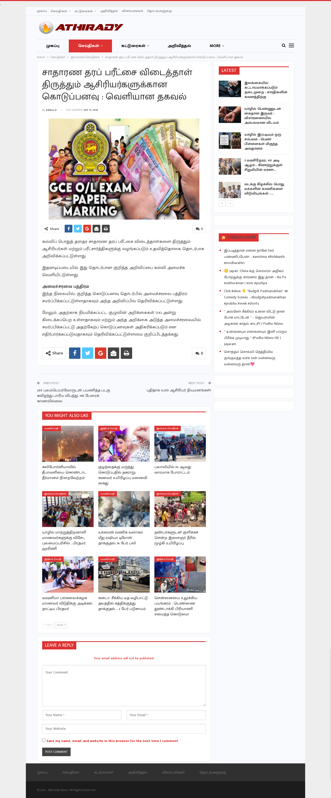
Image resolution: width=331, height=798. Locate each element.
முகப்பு (42, 10)
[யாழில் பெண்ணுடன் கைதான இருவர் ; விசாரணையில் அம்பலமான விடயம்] (230, 114)
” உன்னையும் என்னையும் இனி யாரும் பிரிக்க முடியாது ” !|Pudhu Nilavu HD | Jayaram (255, 338)
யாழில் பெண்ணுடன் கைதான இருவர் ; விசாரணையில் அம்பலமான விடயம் (262, 116)
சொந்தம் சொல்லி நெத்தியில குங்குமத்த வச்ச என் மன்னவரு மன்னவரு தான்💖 (249, 358)
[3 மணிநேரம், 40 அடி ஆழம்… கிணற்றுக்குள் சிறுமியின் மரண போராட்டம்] (230, 166)
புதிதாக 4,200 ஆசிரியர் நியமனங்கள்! (179, 390)
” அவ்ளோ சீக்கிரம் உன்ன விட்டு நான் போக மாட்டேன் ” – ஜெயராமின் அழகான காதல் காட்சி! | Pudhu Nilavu (254, 317)
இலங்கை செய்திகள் (167, 428)
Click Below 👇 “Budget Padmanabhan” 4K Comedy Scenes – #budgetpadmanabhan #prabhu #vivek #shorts (256, 297)
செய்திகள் (59, 11)
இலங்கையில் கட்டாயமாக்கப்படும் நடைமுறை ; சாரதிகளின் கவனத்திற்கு (265, 90)
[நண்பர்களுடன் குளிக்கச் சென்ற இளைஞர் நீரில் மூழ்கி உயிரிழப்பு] (180, 509)
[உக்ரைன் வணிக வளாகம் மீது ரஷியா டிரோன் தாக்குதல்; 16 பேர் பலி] (124, 509)
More (215, 45)
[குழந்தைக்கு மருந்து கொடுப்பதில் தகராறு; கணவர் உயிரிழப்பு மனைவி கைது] (124, 444)
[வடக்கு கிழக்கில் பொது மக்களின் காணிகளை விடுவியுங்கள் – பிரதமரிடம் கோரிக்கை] (230, 190)
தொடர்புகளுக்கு (159, 10)
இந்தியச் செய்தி (109, 428)
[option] (254, 140)
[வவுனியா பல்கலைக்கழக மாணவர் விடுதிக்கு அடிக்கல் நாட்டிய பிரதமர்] (68, 574)
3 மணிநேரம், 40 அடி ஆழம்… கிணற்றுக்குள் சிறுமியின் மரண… (263, 165)
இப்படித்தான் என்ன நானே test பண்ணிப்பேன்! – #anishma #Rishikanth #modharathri (254, 256)
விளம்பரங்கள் (132, 10)
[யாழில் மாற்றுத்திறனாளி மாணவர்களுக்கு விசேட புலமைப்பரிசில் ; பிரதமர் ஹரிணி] (68, 509)
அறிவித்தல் (109, 10)
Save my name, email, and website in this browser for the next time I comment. (113, 741)
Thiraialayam (241, 237)
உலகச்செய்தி (51, 428)
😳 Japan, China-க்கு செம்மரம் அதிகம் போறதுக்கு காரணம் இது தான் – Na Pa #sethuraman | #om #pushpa (255, 277)
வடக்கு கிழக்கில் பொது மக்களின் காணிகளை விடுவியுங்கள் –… (264, 188)
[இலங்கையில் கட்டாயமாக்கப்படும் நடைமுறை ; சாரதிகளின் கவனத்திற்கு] (230, 89)
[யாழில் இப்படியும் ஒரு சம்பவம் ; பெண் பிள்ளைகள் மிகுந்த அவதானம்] (230, 140)
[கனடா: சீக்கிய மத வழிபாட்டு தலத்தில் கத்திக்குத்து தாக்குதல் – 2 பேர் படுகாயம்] (124, 574)
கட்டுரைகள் (83, 11)
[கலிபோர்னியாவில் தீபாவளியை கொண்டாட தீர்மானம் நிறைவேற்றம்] (68, 444)
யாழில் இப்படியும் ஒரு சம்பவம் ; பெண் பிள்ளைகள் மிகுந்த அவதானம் (262, 141)
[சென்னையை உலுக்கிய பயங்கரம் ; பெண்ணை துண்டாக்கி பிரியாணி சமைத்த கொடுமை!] (180, 574)
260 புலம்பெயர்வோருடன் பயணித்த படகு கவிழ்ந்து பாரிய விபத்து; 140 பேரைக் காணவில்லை (73, 395)
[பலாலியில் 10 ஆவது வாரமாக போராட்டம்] (180, 444)
